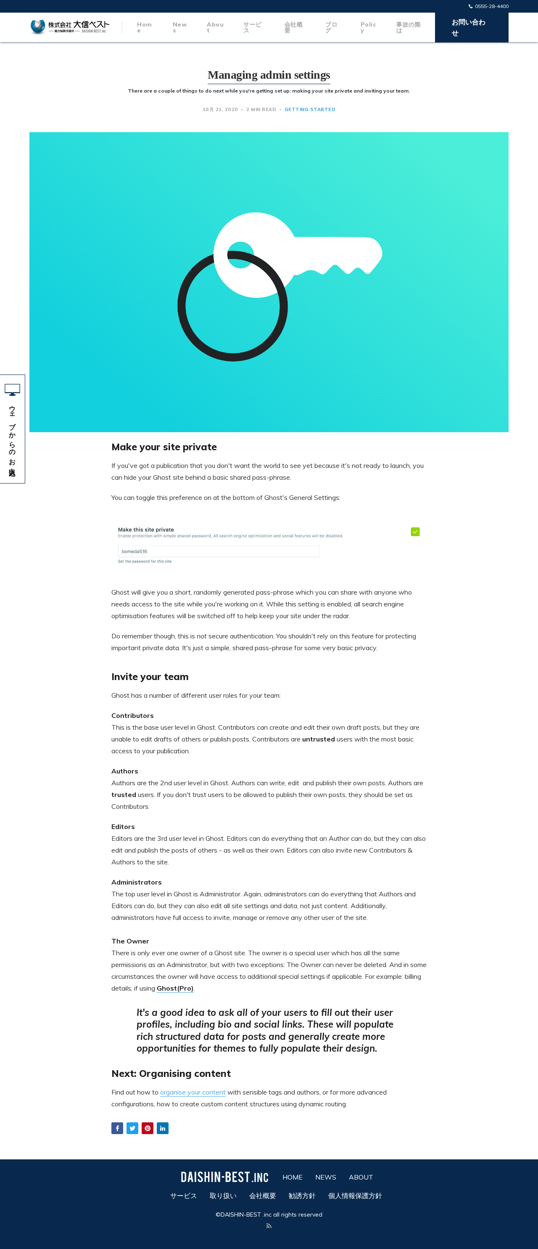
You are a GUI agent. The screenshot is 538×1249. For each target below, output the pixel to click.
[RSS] (269, 1226)
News (180, 27)
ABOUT (361, 1177)
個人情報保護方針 (355, 1195)
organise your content (193, 1092)
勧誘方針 (302, 1195)
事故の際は (408, 27)
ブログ (331, 27)
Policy (369, 27)
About (215, 27)
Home (144, 27)
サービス (252, 27)
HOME (292, 1177)
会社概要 (294, 27)
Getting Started (310, 109)
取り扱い (223, 1195)
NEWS (325, 1177)
